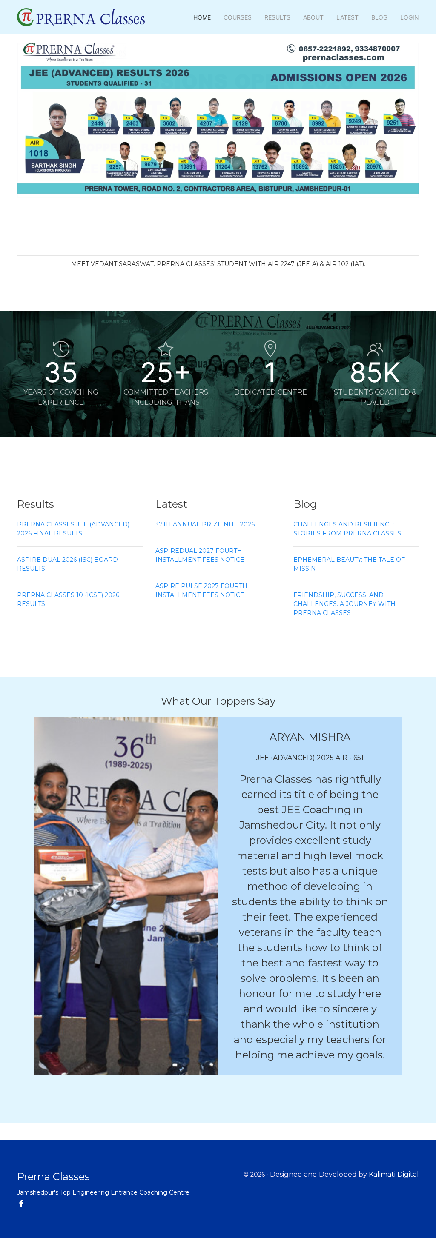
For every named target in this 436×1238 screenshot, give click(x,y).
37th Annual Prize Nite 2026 (205, 524)
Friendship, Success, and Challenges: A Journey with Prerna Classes (344, 604)
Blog (379, 17)
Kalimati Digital (394, 1174)
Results (277, 17)
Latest (347, 17)
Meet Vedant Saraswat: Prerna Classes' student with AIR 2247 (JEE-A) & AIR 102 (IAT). (218, 264)
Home (202, 17)
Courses (238, 17)
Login (409, 17)
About (313, 17)
